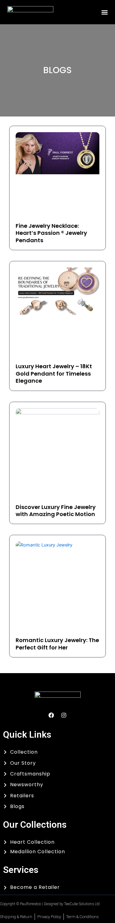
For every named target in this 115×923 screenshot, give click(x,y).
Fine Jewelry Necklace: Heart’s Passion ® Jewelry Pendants (51, 233)
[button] (105, 12)
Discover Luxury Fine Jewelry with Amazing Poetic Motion (56, 510)
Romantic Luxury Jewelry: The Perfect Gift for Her (57, 643)
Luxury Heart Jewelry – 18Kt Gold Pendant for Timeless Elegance (54, 373)
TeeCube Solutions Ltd (82, 904)
